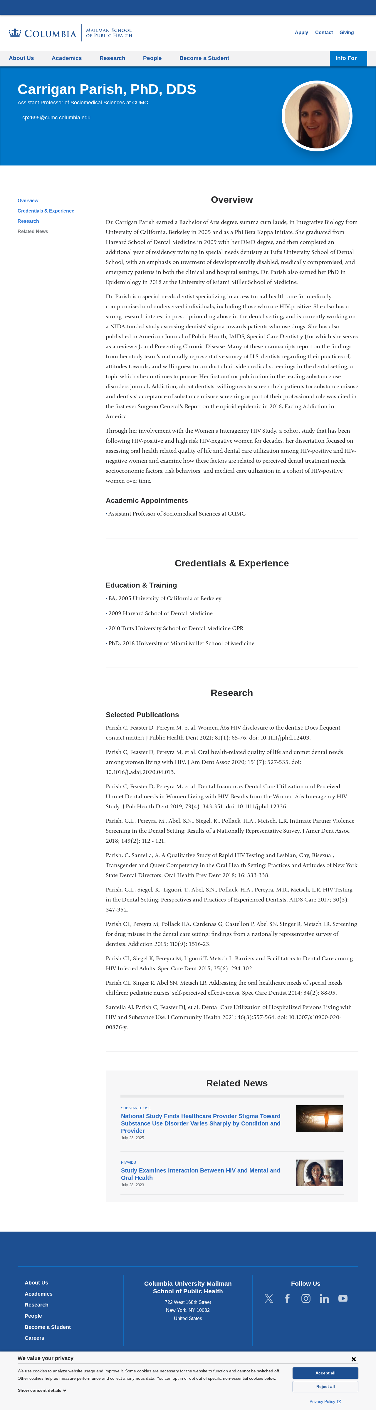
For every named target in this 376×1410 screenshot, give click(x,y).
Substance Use (136, 1108)
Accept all (325, 1373)
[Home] (70, 32)
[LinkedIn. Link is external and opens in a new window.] (324, 1298)
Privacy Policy (323, 1401)
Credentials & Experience (46, 210)
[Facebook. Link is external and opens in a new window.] (287, 1298)
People (33, 1316)
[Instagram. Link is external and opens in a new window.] (306, 1298)
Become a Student (48, 1327)
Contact (324, 32)
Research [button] (112, 58)
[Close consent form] (353, 1359)
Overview (28, 200)
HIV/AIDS (128, 1162)
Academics (39, 1294)
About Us (36, 1283)
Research (28, 221)
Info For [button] (346, 58)
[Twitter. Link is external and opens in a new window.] (269, 1298)
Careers (34, 1338)
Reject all (325, 1386)
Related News (33, 231)
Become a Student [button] (204, 58)
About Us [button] (21, 58)
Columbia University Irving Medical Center (188, 7)
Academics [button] (67, 58)
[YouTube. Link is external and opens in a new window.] (343, 1298)
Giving (347, 32)
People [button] (152, 58)
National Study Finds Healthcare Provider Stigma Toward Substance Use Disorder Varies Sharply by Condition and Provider (201, 1123)
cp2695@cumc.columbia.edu (56, 118)
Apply (301, 32)
